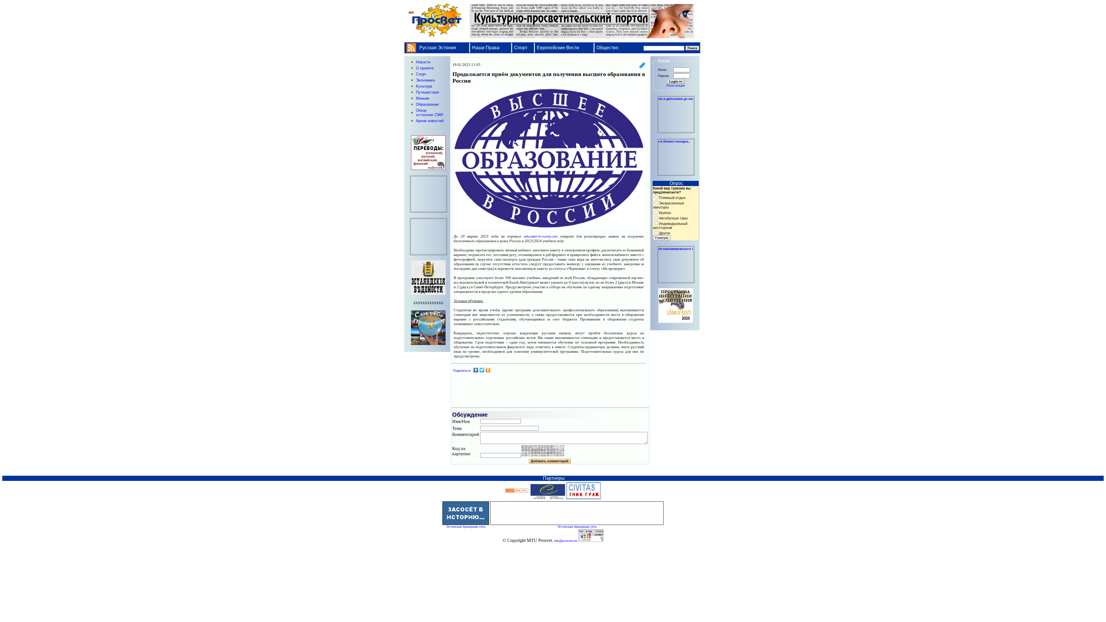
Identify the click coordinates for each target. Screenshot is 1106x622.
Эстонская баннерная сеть (466, 526)
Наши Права (486, 47)
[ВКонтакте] (476, 370)
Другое (664, 233)
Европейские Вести (558, 47)
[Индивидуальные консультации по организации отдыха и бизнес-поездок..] (675, 173)
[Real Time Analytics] (516, 491)
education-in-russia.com (541, 236)
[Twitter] (482, 370)
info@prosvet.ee (565, 541)
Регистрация (675, 85)
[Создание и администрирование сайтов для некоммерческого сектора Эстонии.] (675, 280)
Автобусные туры (673, 218)
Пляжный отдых (672, 198)
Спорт (520, 47)
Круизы (665, 213)
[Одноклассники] (488, 370)
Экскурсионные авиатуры (668, 205)
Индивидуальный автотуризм (670, 226)
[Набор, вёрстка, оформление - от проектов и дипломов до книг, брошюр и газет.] (675, 130)
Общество (607, 47)
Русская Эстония (437, 47)
